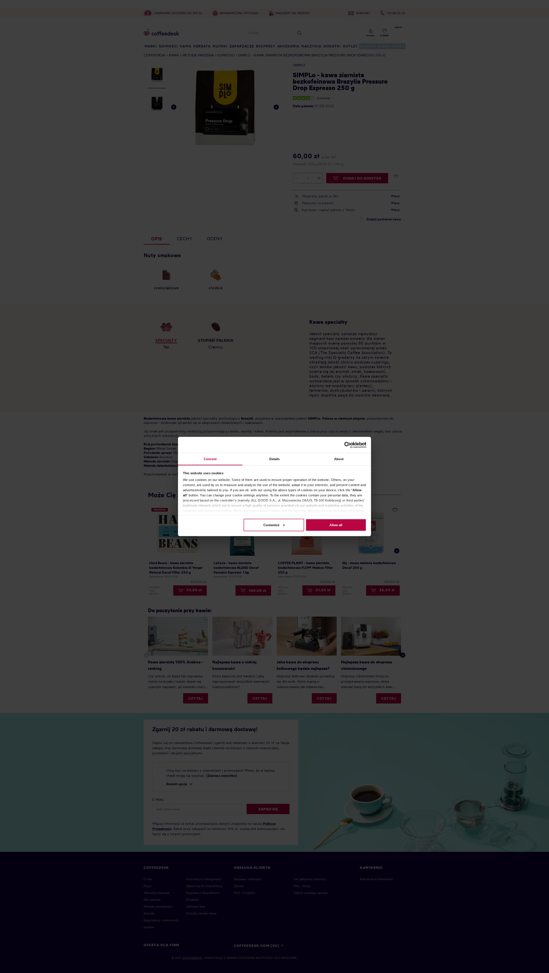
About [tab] (339, 459)
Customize (271, 525)
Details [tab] (274, 459)
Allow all (335, 525)
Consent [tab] (210, 459)
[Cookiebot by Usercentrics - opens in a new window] (347, 445)
